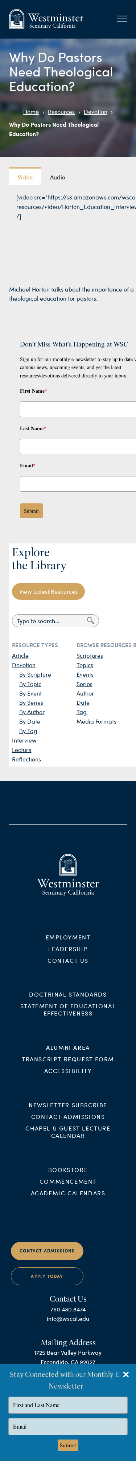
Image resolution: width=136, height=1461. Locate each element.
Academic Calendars (68, 1193)
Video (25, 177)
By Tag (28, 731)
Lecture (22, 749)
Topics (85, 665)
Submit (31, 510)
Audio (57, 177)
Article (20, 655)
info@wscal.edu (68, 1318)
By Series (31, 702)
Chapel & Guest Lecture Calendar (67, 1131)
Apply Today (47, 1276)
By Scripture (35, 674)
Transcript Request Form (68, 1059)
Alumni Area (68, 1047)
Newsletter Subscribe (68, 1105)
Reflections (26, 759)
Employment (68, 937)
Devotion (95, 111)
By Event (30, 693)
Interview (24, 740)
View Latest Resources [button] (48, 591)
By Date (29, 721)
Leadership (68, 949)
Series (84, 684)
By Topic (30, 684)
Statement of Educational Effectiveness (68, 1009)
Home (31, 111)
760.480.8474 (68, 1309)
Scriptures (90, 655)
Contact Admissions (68, 1116)
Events (85, 674)
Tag (82, 712)
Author (85, 693)
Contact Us (68, 960)
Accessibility (68, 1070)
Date (83, 702)
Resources (61, 111)
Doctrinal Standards (68, 994)
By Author (32, 712)
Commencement (68, 1181)
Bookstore (68, 1169)
